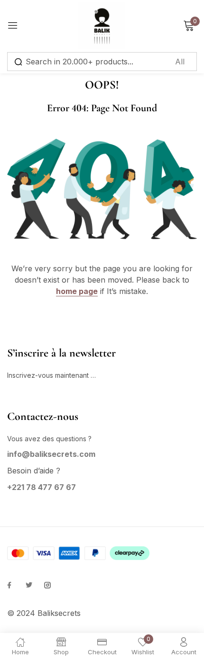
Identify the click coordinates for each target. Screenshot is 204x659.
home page (77, 291)
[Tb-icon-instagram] (47, 585)
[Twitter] (29, 585)
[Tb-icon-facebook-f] (10, 585)
